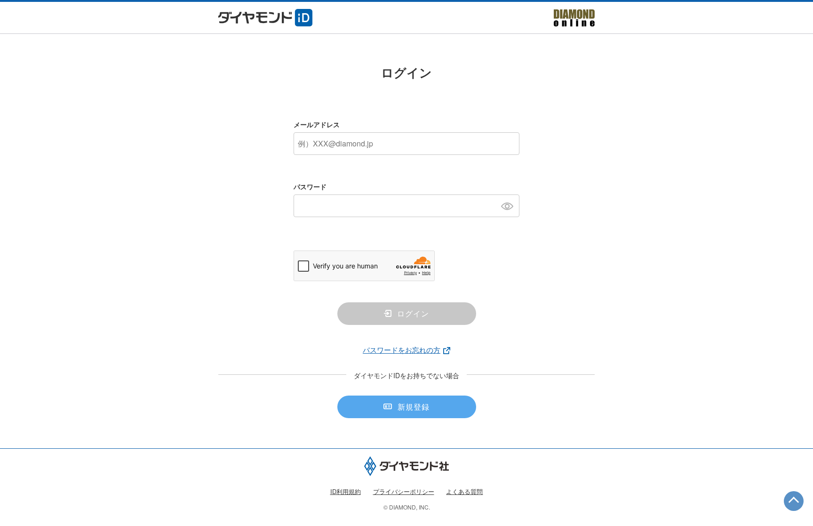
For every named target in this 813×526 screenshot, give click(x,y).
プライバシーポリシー (403, 491)
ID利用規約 (345, 491)
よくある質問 (464, 491)
